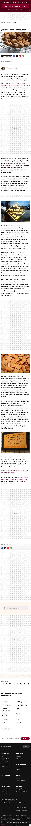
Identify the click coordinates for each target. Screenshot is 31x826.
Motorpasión (19, 778)
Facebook (14, 56)
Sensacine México (21, 807)
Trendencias (5, 789)
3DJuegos (18, 756)
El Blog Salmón (20, 789)
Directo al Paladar (7, 778)
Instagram (14, 683)
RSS (17, 683)
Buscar (24, 738)
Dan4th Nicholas (20, 470)
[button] (12, 68)
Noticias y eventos (21, 702)
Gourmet (4, 702)
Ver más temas (6, 729)
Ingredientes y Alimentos (14, 544)
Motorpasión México (21, 815)
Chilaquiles (16, 676)
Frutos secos (27, 544)
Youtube (10, 683)
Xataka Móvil (5, 758)
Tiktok (28, 683)
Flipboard (20, 56)
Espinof (18, 769)
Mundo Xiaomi (5, 766)
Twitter (17, 56)
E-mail (23, 56)
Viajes (17, 708)
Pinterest (21, 683)
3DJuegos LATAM (20, 802)
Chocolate (19, 722)
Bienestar (5, 719)
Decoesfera (5, 791)
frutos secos (16, 81)
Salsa (3, 722)
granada (14, 22)
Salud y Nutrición (21, 705)
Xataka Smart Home (7, 763)
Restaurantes (6, 705)
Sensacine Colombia (21, 810)
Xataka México (6, 802)
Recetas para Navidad (6, 715)
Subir (25, 746)
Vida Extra (19, 758)
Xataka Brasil (5, 805)
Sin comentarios (7, 56)
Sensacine (19, 767)
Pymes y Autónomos (21, 791)
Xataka (3, 756)
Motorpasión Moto (21, 780)
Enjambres (19, 714)
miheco (13, 473)
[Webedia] (6, 748)
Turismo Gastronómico (6, 709)
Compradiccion (6, 794)
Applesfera (5, 761)
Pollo (17, 719)
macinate (11, 470)
